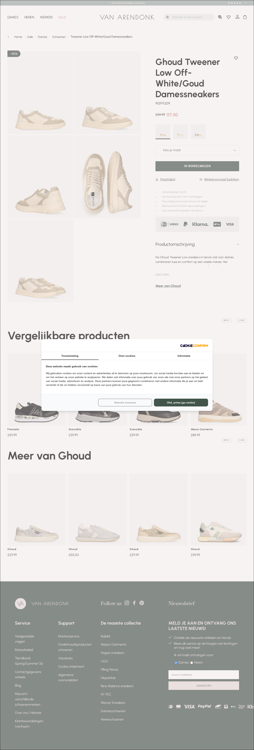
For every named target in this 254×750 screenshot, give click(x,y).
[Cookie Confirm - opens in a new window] (194, 345)
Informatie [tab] (184, 355)
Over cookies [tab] (127, 355)
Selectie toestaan (125, 402)
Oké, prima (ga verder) (181, 402)
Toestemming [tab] (69, 355)
